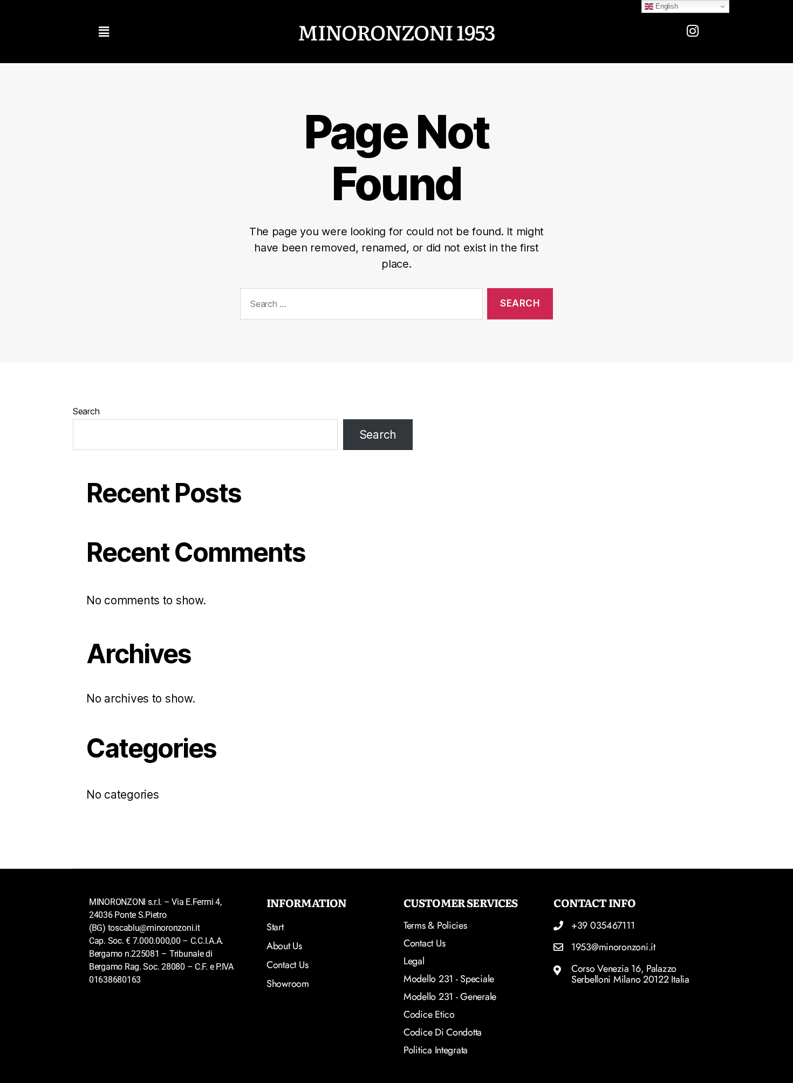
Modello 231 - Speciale (449, 979)
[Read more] (693, 31)
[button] (190, 32)
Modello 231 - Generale (450, 997)
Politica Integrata (436, 1050)
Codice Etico (429, 1014)
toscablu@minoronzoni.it (154, 928)
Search (86, 411)
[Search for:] (359, 306)
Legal (414, 961)
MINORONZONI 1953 (396, 31)
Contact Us (424, 943)
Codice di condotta (443, 1032)
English (665, 6)
